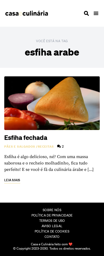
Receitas (46, 146)
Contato (52, 236)
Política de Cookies (52, 231)
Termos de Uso (52, 220)
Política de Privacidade (52, 215)
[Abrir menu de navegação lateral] (96, 13)
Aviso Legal (52, 226)
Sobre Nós (52, 210)
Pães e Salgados (19, 146)
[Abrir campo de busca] (86, 13)
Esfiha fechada (25, 137)
